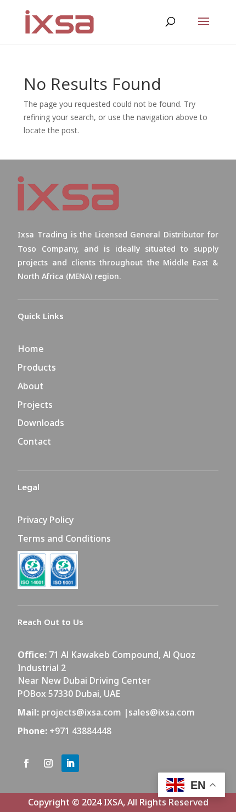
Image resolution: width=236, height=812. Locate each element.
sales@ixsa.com (161, 712)
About (30, 386)
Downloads (41, 423)
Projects (35, 405)
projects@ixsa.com (81, 712)
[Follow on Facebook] (26, 763)
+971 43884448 (80, 731)
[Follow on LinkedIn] (70, 763)
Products (37, 367)
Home (31, 349)
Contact (34, 441)
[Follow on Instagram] (48, 763)
